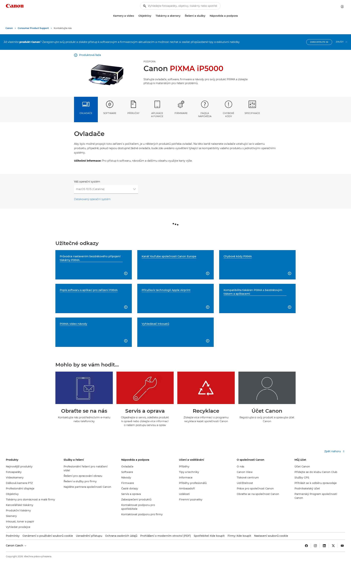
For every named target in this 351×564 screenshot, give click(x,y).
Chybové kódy (228, 115)
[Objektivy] (152, 16)
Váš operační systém (87, 181)
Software (109, 113)
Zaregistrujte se (319, 42)
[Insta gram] (315, 545)
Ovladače (86, 113)
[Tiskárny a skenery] (181, 16)
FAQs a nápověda (205, 115)
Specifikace (252, 113)
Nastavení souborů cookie (271, 535)
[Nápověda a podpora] (239, 16)
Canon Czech (15, 545)
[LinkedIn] (324, 545)
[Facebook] (306, 545)
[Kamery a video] (135, 16)
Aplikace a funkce (157, 115)
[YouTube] (342, 545)
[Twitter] (333, 545)
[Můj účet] (342, 7)
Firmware (181, 113)
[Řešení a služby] (206, 16)
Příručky (133, 113)
